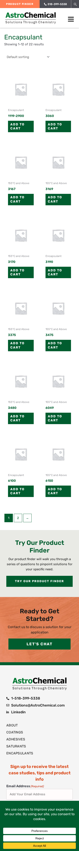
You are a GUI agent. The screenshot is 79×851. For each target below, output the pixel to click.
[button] (75, 4)
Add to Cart (17, 126)
